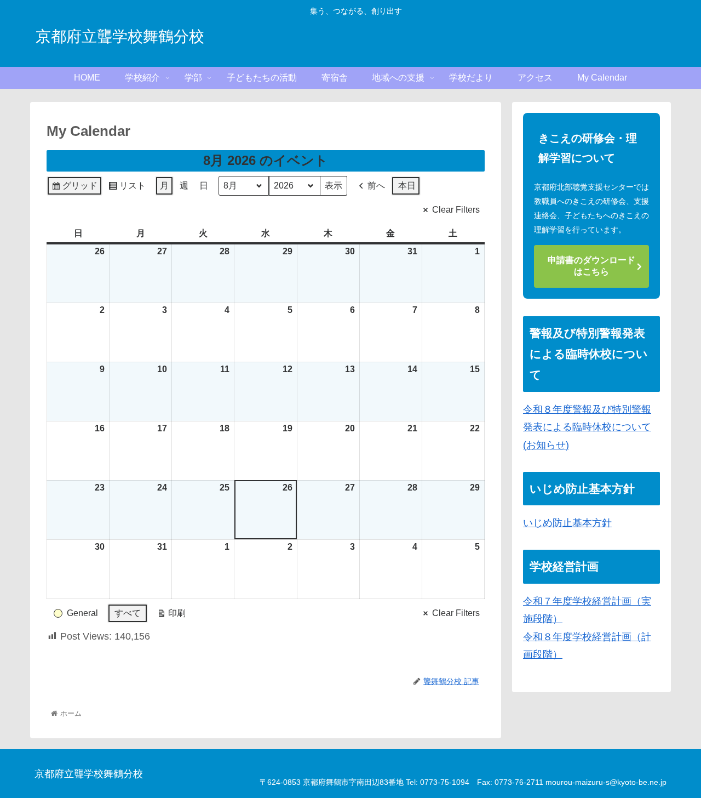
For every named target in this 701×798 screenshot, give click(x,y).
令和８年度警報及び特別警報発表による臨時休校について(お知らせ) (587, 427)
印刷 (171, 615)
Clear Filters (456, 209)
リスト (127, 188)
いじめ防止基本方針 (567, 522)
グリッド (74, 188)
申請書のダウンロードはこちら (591, 265)
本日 (407, 185)
